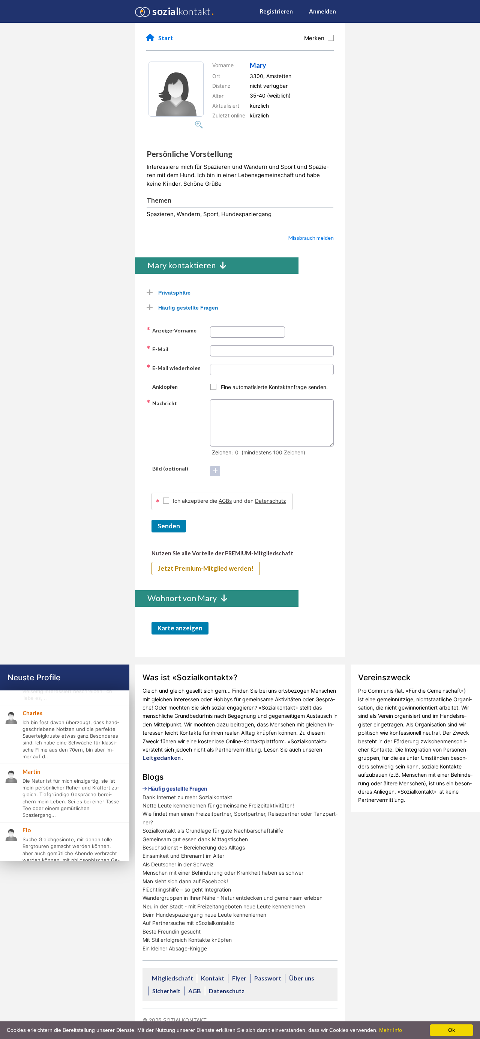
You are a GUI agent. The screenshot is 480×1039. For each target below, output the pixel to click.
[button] (176, 89)
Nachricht (161, 403)
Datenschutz (270, 501)
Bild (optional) (167, 468)
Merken (315, 38)
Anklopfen (162, 386)
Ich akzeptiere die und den (229, 501)
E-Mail (157, 349)
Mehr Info (390, 1030)
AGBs (225, 501)
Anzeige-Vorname (171, 330)
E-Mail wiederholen (173, 368)
